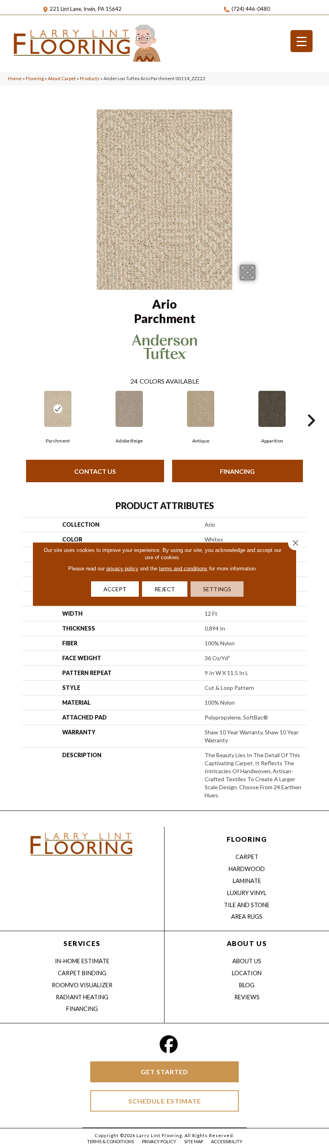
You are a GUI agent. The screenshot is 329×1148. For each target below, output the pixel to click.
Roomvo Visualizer (82, 985)
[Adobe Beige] (129, 409)
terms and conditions (183, 569)
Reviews (247, 997)
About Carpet (62, 78)
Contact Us (95, 471)
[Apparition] (272, 409)
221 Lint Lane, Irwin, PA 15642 (86, 9)
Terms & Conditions (110, 1141)
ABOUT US (247, 943)
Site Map (193, 1141)
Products (90, 78)
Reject (164, 589)
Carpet (247, 856)
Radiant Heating (82, 997)
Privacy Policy (159, 1141)
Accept (115, 589)
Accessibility (226, 1141)
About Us (246, 961)
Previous (18, 408)
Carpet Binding (82, 973)
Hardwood (247, 868)
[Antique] (200, 409)
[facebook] (169, 1044)
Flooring (35, 78)
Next (311, 408)
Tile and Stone (247, 904)
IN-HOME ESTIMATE (82, 961)
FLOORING (247, 839)
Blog (246, 985)
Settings (217, 589)
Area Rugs (246, 916)
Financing (237, 471)
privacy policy (122, 569)
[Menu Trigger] (301, 41)
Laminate (247, 880)
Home (15, 78)
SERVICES (81, 943)
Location (247, 973)
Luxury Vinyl (246, 892)
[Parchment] (57, 409)
